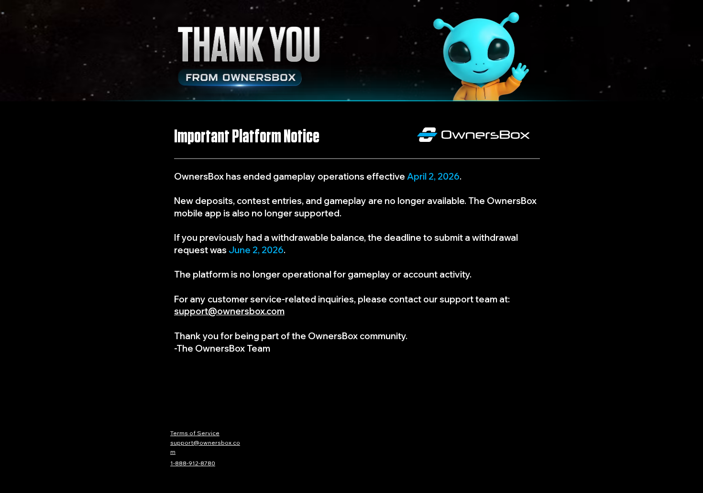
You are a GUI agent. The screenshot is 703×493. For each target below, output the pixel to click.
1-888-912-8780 (192, 463)
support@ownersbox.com (229, 311)
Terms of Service (195, 433)
